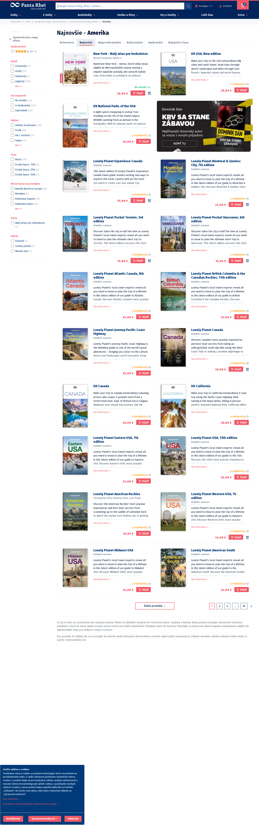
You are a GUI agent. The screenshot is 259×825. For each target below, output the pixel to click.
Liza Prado (135, 498)
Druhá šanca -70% (27, 164)
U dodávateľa (25, 105)
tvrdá (20, 130)
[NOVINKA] (75, 68)
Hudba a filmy (126, 15)
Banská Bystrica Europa (31, 188)
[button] (13, 819)
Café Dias (207, 15)
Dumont (21, 240)
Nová (21, 159)
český (20, 70)
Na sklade (23, 100)
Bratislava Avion (26, 203)
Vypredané (24, 110)
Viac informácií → (12, 799)
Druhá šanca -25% (27, 169)
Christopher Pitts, (102, 498)
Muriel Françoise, (102, 57)
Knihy (14, 15)
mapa (20, 140)
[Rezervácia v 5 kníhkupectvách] (247, 369)
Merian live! (23, 250)
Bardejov (22, 193)
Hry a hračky (168, 15)
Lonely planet (25, 246)
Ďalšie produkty (153, 605)
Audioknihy (85, 15)
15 (244, 606)
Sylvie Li (117, 57)
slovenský (22, 66)
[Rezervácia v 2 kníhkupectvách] (247, 537)
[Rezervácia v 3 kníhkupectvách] (149, 200)
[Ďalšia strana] (251, 606)
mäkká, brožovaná (28, 125)
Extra (241, 15)
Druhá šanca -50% (27, 174)
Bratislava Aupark (27, 198)
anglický (22, 81)
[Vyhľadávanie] (188, 6)
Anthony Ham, (120, 498)
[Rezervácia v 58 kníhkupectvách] (149, 93)
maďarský (22, 76)
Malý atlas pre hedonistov (30, 224)
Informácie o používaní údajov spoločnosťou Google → (31, 804)
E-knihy (48, 15)
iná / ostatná (24, 135)
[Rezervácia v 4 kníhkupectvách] (247, 260)
